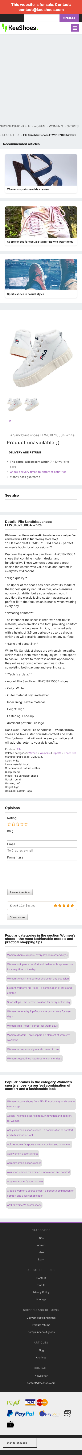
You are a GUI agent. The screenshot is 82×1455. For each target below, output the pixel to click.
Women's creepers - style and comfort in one (33, 1049)
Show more (17, 917)
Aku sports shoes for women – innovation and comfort (38, 1172)
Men (41, 1252)
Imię (10, 831)
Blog (41, 1350)
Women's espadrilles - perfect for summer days (34, 1058)
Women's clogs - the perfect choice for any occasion (38, 978)
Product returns (41, 1324)
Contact (41, 1278)
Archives (41, 1357)
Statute (41, 1285)
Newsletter (41, 1375)
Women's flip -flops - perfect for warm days (32, 1025)
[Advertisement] (41, 79)
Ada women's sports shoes (22, 1153)
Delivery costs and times (41, 1317)
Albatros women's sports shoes (25, 1181)
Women (41, 1245)
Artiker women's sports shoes (24, 1205)
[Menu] (75, 28)
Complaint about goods (41, 1332)
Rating (12, 818)
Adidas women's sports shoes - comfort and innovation (39, 1144)
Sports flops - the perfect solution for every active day (38, 1002)
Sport (41, 1259)
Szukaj (69, 18)
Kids (41, 1238)
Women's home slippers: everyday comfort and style (37, 955)
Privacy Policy (41, 1292)
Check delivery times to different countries (38, 471)
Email (11, 844)
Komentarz (15, 857)
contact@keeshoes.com (41, 9)
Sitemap (41, 1299)
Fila (9, 421)
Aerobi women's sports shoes (24, 1162)
